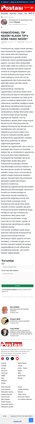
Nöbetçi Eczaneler (7, 407)
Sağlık (3, 376)
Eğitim (20, 371)
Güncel (20, 13)
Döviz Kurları (5, 397)
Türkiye (3, 366)
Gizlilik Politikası (23, 389)
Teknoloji (4, 373)
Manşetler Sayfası (7, 392)
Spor (2, 378)
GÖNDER (17, 286)
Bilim (19, 373)
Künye (20, 387)
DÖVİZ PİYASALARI (23, 2)
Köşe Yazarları (8, 17)
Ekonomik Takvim (7, 404)
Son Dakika (4, 13)
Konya (3, 368)
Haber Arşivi (22, 394)
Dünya (20, 366)
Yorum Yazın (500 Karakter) (10, 270)
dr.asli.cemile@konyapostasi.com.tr (18, 24)
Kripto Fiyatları (6, 402)
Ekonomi (4, 371)
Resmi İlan (13, 13)
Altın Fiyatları (5, 399)
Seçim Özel (21, 376)
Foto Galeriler (5, 389)
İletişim (20, 392)
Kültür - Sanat (22, 368)
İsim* (3, 264)
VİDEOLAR (13, 2)
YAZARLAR (5, 2)
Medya (20, 378)
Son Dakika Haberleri (25, 399)
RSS (5, 416)
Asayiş (3, 383)
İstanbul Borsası (6, 394)
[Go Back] (31, 420)
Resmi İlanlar (22, 363)
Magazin (4, 380)
